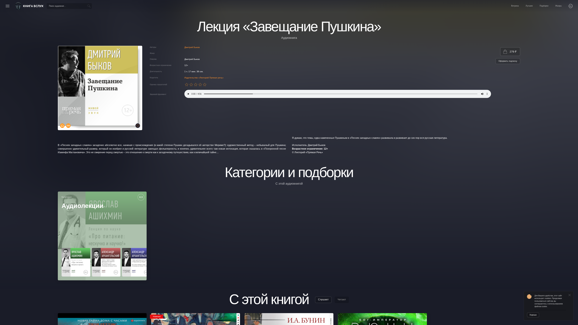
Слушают (323, 299)
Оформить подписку (508, 61)
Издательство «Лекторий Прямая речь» (204, 77)
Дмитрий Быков (192, 47)
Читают (342, 299)
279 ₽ (513, 51)
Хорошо (533, 315)
